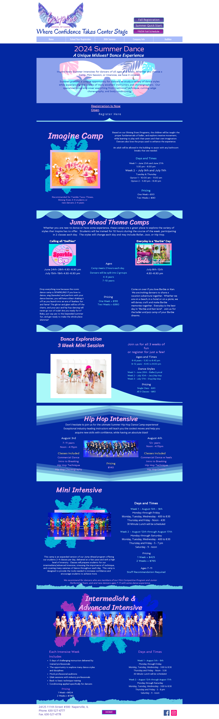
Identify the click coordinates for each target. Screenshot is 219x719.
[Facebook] (167, 713)
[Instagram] (174, 713)
